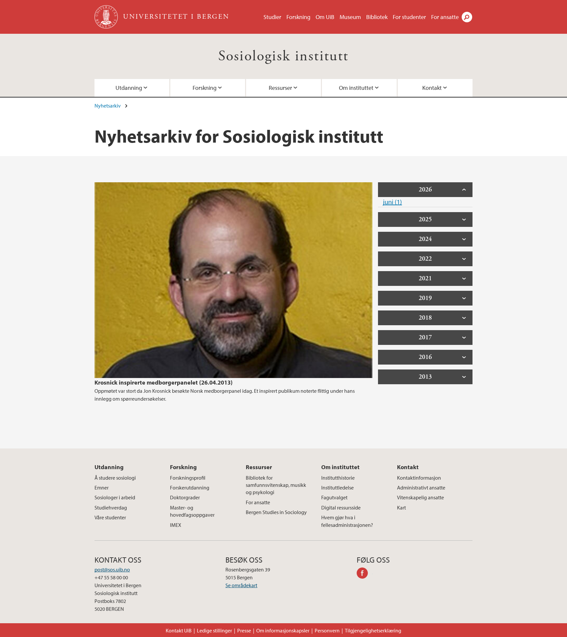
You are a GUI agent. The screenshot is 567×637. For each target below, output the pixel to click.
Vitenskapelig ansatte (420, 497)
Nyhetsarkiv (107, 105)
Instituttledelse (337, 487)
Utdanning (129, 87)
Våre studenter (110, 517)
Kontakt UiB (179, 630)
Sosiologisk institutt (283, 56)
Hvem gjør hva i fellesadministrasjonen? (347, 521)
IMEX (175, 525)
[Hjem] (106, 17)
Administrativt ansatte (421, 487)
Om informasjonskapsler (282, 630)
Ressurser (280, 87)
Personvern (327, 630)
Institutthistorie (338, 477)
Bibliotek (377, 17)
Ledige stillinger (214, 630)
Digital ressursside (341, 507)
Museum (350, 17)
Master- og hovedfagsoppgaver (192, 511)
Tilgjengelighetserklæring (373, 630)
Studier (272, 17)
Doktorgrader (185, 497)
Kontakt (432, 87)
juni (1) (392, 202)
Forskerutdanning (189, 487)
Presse (244, 630)
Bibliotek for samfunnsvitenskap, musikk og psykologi (276, 485)
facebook (364, 574)
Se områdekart (241, 585)
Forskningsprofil (187, 477)
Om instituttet (356, 87)
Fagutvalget (334, 497)
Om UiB (325, 17)
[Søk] (466, 17)
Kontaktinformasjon (419, 477)
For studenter (409, 17)
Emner (101, 487)
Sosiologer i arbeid (114, 497)
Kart (401, 507)
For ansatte (445, 17)
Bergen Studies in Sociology (276, 512)
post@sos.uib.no (112, 569)
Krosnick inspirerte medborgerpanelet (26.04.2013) (163, 382)
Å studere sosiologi (115, 477)
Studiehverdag (110, 507)
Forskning (298, 17)
